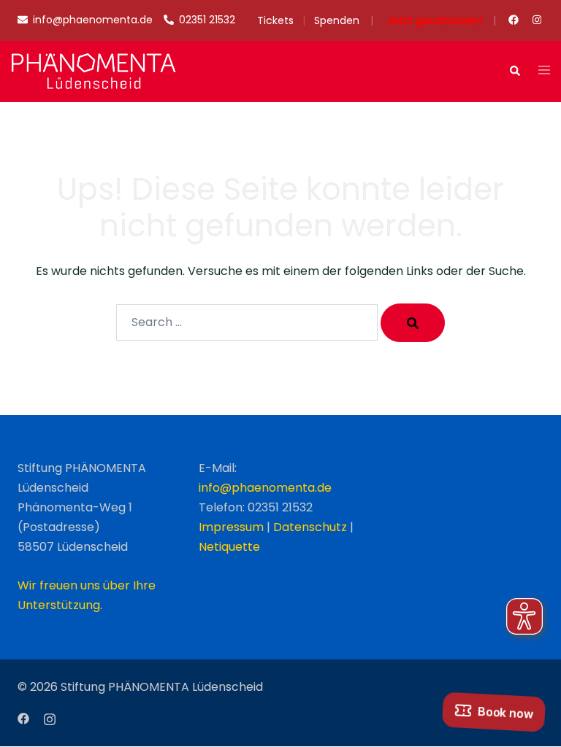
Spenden (336, 20)
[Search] (413, 322)
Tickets (275, 20)
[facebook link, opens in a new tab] (513, 19)
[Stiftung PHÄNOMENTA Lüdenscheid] (93, 70)
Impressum (231, 527)
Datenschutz (310, 527)
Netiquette (229, 546)
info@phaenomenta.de (265, 487)
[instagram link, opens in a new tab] (535, 19)
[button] (514, 71)
